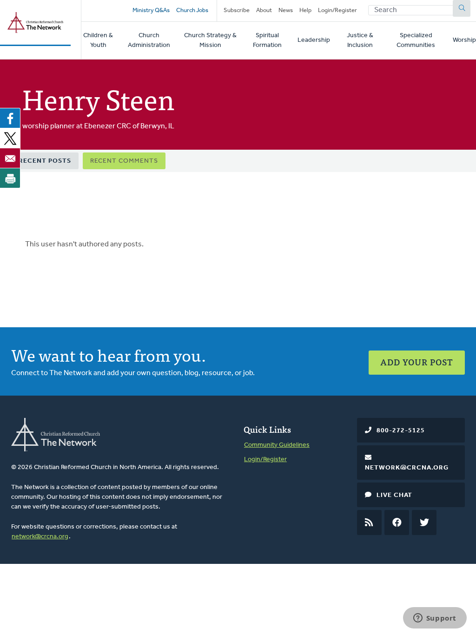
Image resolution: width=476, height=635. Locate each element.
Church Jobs (192, 10)
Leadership (314, 40)
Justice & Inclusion (360, 40)
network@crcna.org (40, 536)
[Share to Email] (10, 158)
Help (305, 10)
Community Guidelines (277, 445)
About (264, 10)
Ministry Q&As (151, 10)
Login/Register (337, 10)
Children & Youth (98, 40)
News (285, 10)
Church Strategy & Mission (210, 40)
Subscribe (237, 10)
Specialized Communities (416, 40)
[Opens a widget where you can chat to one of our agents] (435, 618)
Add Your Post (416, 362)
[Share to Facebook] (10, 118)
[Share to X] (10, 138)
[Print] (10, 178)
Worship (464, 40)
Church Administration (149, 40)
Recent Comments (124, 161)
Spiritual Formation (267, 40)
